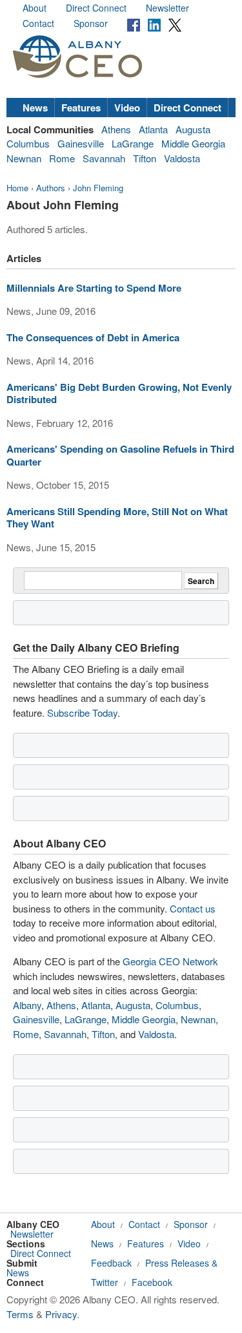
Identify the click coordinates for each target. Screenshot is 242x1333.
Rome (62, 158)
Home (17, 188)
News (35, 107)
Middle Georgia (193, 143)
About (34, 7)
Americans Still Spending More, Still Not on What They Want (117, 517)
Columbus (28, 143)
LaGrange (133, 143)
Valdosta (182, 158)
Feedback (111, 1262)
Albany (27, 1005)
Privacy (61, 1314)
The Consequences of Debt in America (92, 337)
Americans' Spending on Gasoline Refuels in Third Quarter (120, 455)
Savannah (104, 158)
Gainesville (80, 143)
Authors (50, 188)
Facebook (152, 1282)
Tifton (144, 158)
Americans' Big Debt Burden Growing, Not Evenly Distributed (119, 393)
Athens (116, 129)
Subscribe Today (82, 712)
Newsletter (167, 7)
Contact (38, 23)
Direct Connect (96, 7)
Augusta (193, 129)
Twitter (104, 1282)
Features (81, 107)
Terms (20, 1314)
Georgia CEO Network (170, 961)
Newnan (23, 158)
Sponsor (91, 23)
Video (127, 107)
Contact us (193, 908)
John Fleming (98, 188)
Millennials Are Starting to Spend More (93, 288)
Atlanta (153, 129)
